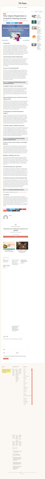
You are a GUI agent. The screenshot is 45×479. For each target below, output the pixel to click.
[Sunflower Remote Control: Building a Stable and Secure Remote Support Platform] (34, 36)
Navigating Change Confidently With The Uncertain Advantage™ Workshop (24, 261)
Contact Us (25, 7)
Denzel (6, 20)
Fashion (25, 377)
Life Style (25, 391)
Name (4, 349)
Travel (24, 384)
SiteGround (35, 472)
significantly (22, 203)
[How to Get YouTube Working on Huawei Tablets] (34, 16)
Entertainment (26, 387)
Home (19, 7)
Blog (20, 7)
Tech (22, 7)
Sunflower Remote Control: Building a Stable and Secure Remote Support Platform (39, 38)
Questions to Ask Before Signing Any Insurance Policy (6, 266)
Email (4, 352)
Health (25, 374)
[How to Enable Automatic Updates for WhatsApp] (34, 22)
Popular (32, 11)
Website (17, 352)
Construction (25, 398)
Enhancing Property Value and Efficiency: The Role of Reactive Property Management (39, 46)
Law (24, 380)
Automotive (25, 388)
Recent (36, 11)
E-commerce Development (27, 395)
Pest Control (25, 402)
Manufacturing (26, 401)
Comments (40, 11)
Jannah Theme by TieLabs (24, 472)
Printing (25, 404)
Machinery (25, 394)
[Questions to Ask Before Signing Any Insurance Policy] (7, 262)
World (24, 381)
